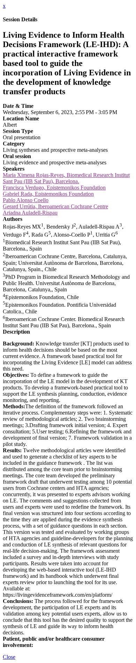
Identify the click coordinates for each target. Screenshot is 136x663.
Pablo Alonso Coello (25, 200)
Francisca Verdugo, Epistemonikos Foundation (54, 188)
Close (9, 657)
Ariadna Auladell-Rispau (30, 213)
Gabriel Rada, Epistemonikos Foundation (48, 194)
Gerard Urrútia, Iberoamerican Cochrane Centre (55, 206)
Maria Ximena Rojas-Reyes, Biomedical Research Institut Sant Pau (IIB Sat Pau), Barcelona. (66, 178)
